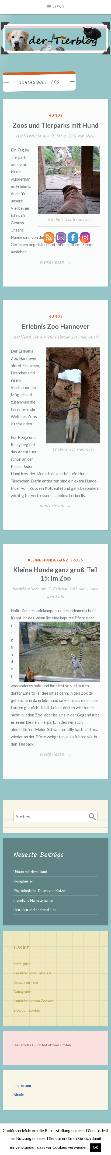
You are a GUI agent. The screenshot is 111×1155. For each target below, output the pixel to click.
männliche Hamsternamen (33, 900)
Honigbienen (23, 881)
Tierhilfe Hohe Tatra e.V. (32, 973)
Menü (58, 7)
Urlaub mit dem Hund (30, 872)
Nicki (91, 136)
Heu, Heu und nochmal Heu (34, 910)
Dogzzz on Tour (26, 982)
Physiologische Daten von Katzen (40, 890)
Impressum (22, 1085)
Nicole (18, 1094)
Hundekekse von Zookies (33, 1001)
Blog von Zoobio (26, 1010)
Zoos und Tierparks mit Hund (56, 125)
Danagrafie (22, 991)
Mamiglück (22, 964)
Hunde (55, 115)
